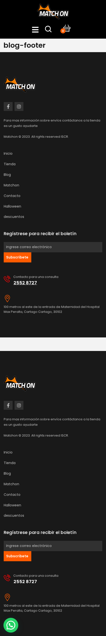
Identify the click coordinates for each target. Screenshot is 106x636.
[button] (10, 625)
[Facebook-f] (8, 106)
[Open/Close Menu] (35, 29)
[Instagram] (19, 106)
